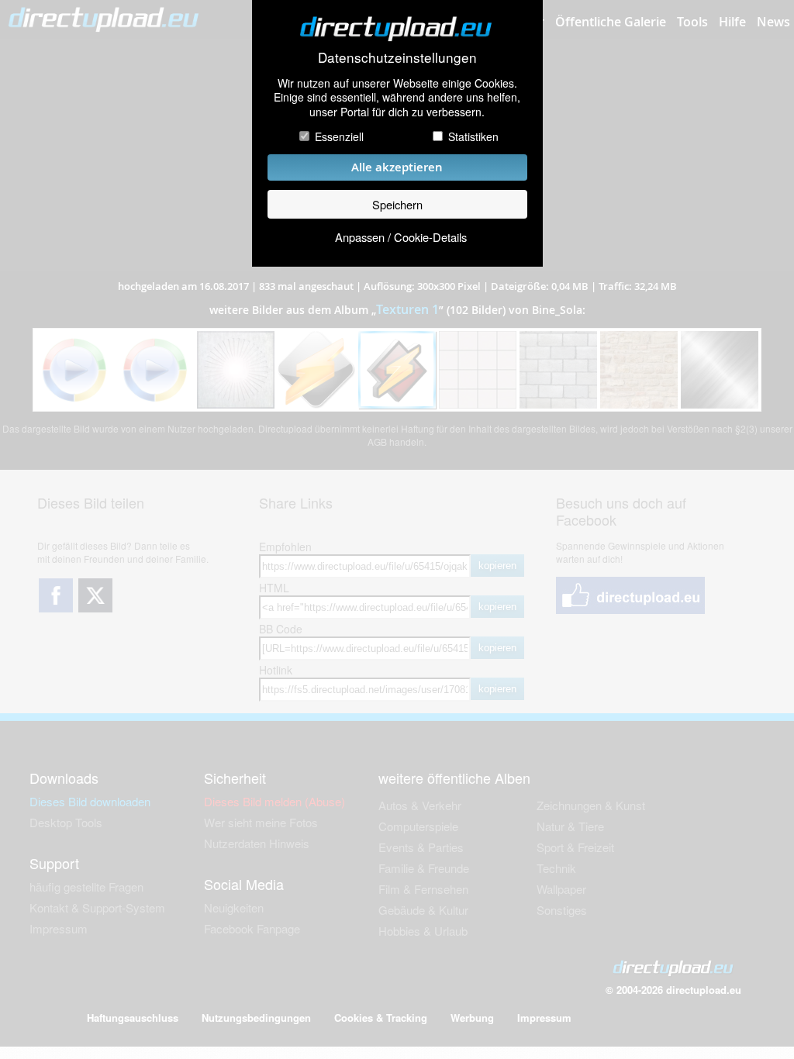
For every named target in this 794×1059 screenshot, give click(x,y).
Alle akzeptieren (397, 167)
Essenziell (339, 136)
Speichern (397, 204)
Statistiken (473, 136)
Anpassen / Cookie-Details (401, 237)
